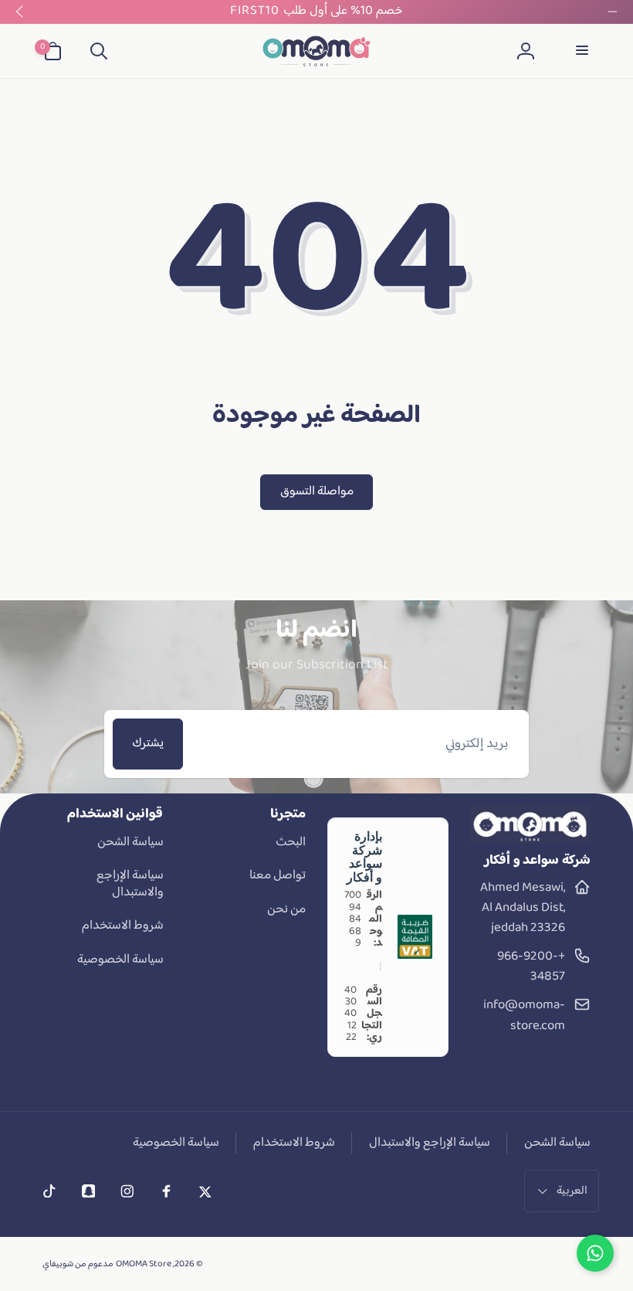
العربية (572, 1191)
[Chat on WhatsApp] (595, 1253)
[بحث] (98, 51)
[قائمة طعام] (580, 51)
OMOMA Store (143, 1264)
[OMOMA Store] (530, 840)
